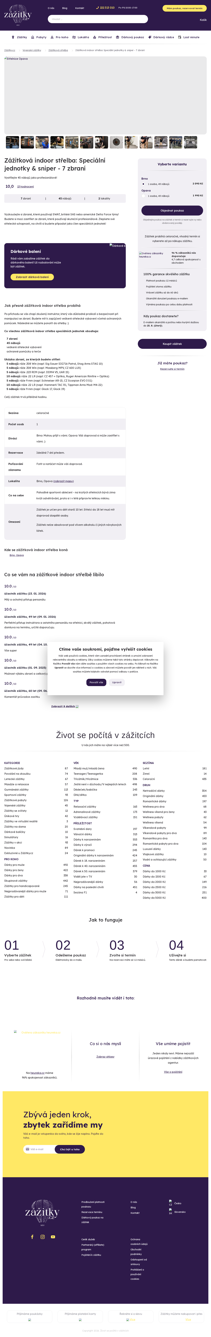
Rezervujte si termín (172, 368)
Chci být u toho (70, 1149)
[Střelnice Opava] (105, 95)
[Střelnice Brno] (12, 142)
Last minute (191, 37)
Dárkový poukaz (132, 37)
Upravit (116, 682)
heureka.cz (37, 1073)
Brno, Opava (17, 555)
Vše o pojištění (173, 1072)
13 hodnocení (25, 186)
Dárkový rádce (163, 37)
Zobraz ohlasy (105, 1056)
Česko (177, 1203)
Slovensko (180, 1211)
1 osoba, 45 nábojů (158, 184)
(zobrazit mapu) (63, 481)
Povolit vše (96, 682)
